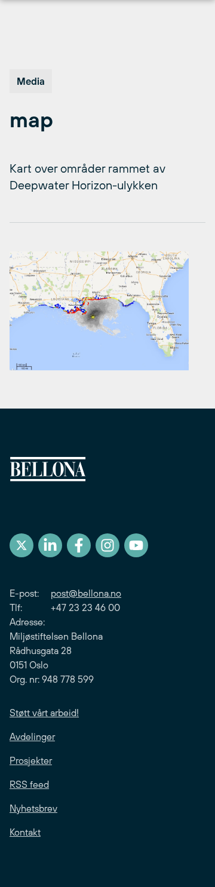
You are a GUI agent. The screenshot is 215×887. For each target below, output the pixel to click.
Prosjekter (31, 760)
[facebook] (79, 545)
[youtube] (136, 545)
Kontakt (25, 832)
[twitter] (21, 545)
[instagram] (107, 545)
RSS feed (29, 784)
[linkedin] (50, 545)
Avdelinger (32, 736)
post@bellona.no (86, 593)
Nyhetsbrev (33, 808)
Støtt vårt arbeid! (44, 712)
